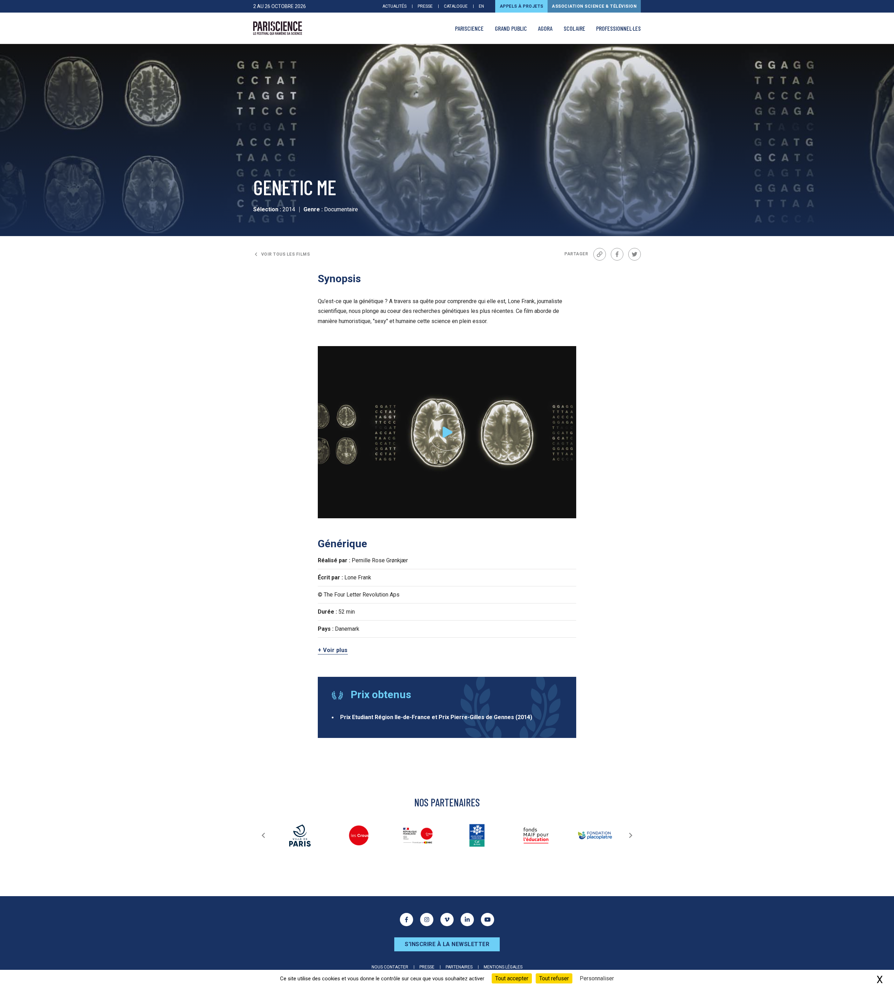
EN (481, 6)
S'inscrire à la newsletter (447, 944)
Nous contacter (390, 967)
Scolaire (574, 28)
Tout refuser (554, 978)
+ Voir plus (333, 650)
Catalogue (456, 6)
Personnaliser (597, 978)
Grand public (511, 28)
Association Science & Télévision (594, 6)
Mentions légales (503, 967)
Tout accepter (511, 978)
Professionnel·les (618, 28)
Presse (425, 6)
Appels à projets (521, 6)
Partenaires (459, 967)
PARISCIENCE (469, 28)
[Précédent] (263, 835)
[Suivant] (631, 835)
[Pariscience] (277, 28)
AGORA (545, 28)
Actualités (394, 6)
